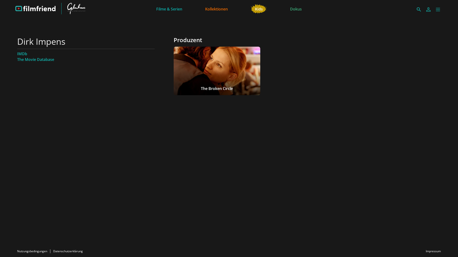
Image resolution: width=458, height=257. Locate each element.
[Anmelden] (428, 9)
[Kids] (259, 8)
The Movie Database (35, 59)
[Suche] (419, 9)
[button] (438, 9)
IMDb (22, 53)
